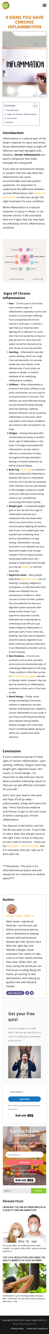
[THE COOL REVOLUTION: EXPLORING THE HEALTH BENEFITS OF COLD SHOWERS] (24, 1284)
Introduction (12, 110)
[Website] (27, 993)
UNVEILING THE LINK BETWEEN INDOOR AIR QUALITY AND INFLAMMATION (24, 1209)
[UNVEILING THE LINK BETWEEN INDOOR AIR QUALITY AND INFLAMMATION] (24, 1234)
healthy (26, 566)
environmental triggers (24, 676)
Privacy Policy (17, 1329)
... (12, 1251)
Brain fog (26, 469)
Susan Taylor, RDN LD (20, 916)
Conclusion (11, 118)
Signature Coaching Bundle (23, 846)
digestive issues (29, 579)
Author (9, 122)
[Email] (32, 993)
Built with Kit (25, 1115)
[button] (24, 1061)
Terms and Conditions (37, 1329)
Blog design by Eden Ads (24, 1323)
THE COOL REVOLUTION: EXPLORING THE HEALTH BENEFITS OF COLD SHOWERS (24, 1259)
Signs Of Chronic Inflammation (21, 114)
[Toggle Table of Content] (34, 105)
